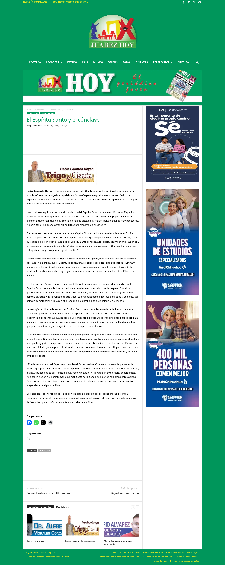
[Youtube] (200, 2)
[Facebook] (183, 2)
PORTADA (35, 62)
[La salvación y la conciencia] (82, 525)
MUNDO (98, 62)
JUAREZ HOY (36, 125)
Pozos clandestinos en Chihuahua (49, 493)
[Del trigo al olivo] (44, 525)
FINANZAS (141, 62)
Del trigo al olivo (36, 541)
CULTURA (183, 62)
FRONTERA (52, 62)
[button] (197, 62)
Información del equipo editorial (157, 556)
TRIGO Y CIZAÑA (47, 113)
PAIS (85, 62)
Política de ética (159, 561)
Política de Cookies (175, 552)
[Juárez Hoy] (112, 31)
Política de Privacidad (153, 552)
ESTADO (72, 62)
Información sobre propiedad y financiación (119, 556)
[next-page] (137, 507)
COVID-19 (116, 552)
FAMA (126, 62)
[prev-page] (133, 507)
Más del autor (63, 506)
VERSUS (113, 62)
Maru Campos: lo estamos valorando (118, 542)
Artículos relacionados (40, 506)
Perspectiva (39, 109)
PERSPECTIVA (161, 62)
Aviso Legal (192, 552)
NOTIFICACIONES (132, 552)
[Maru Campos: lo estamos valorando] (121, 525)
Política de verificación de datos (184, 561)
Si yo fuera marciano (125, 493)
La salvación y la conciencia (80, 541)
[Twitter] (194, 2)
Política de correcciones (186, 556)
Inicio (29, 109)
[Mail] (189, 2)
